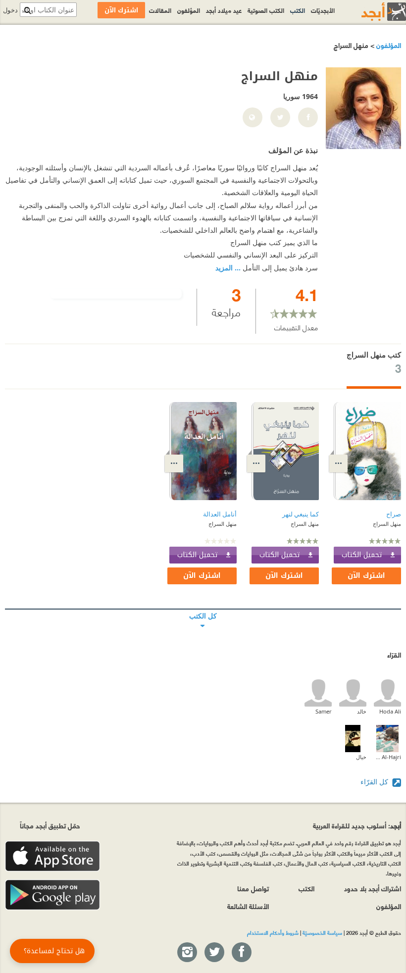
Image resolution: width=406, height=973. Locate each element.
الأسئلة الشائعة (248, 906)
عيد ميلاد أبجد (224, 10)
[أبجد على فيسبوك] (241, 952)
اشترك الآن (366, 575)
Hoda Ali (390, 711)
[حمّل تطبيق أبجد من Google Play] (52, 895)
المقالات (160, 10)
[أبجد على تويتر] (213, 952)
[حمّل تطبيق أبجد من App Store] (52, 856)
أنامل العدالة (220, 514)
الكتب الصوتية (266, 10)
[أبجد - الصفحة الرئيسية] (371, 11)
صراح (393, 514)
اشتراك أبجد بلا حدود (372, 888)
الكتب (297, 10)
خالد (361, 711)
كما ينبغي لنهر (300, 514)
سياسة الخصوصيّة (322, 932)
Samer (323, 711)
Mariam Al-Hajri (387, 757)
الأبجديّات (323, 10)
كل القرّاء (375, 781)
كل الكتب (203, 609)
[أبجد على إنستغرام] (186, 952)
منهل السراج (387, 523)
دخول (10, 10)
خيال (361, 757)
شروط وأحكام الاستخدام (273, 932)
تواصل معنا (253, 888)
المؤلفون (387, 45)
